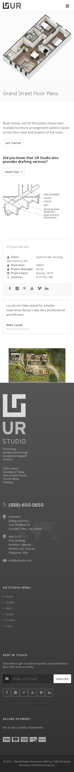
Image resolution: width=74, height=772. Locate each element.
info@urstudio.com (20, 560)
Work (9, 608)
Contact (10, 620)
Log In (9, 626)
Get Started (13, 143)
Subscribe (62, 679)
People (10, 602)
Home (9, 596)
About (9, 614)
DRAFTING (12, 172)
